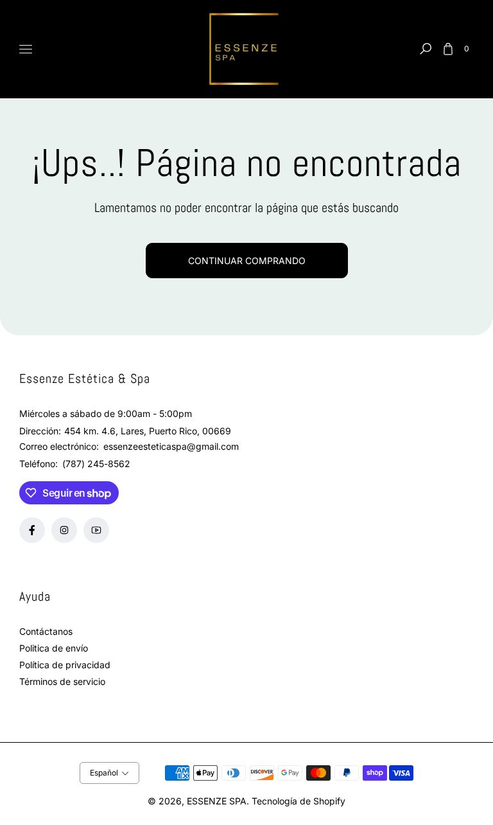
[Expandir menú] (26, 49)
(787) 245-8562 (96, 463)
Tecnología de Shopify (298, 800)
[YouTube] (96, 530)
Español (104, 772)
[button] (425, 49)
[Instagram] (64, 530)
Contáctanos (46, 631)
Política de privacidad (64, 664)
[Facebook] (32, 530)
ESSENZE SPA (216, 800)
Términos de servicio (62, 681)
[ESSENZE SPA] (246, 49)
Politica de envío (53, 648)
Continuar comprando (247, 260)
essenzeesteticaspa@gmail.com (170, 446)
